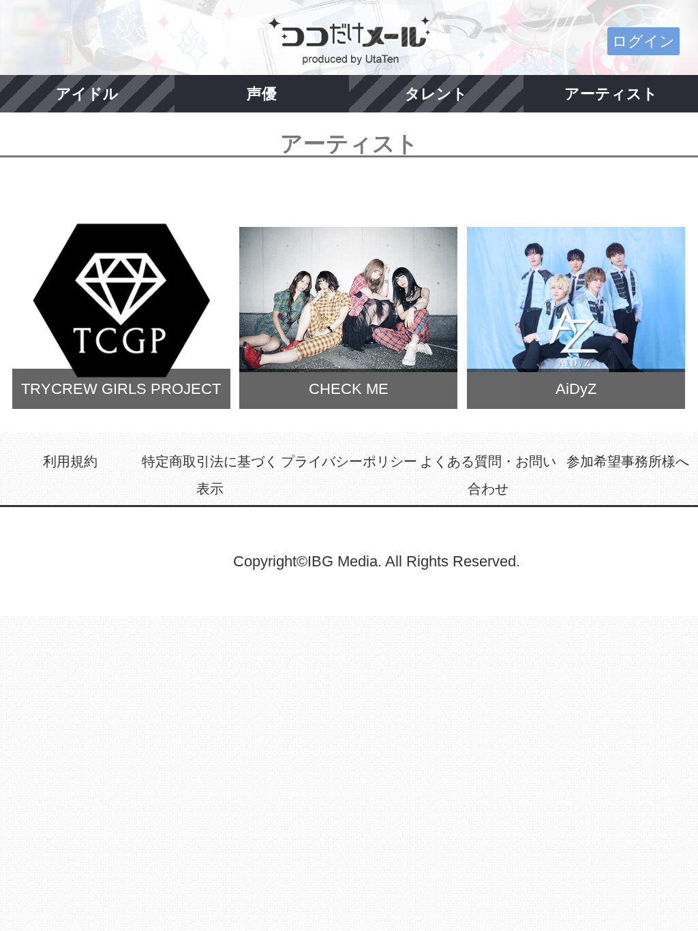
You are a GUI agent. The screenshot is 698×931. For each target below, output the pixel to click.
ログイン (643, 41)
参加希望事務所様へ (627, 461)
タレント (436, 93)
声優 (262, 93)
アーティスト (611, 93)
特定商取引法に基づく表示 (210, 475)
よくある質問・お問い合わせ (488, 475)
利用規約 (70, 461)
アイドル (87, 93)
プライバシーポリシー (349, 461)
